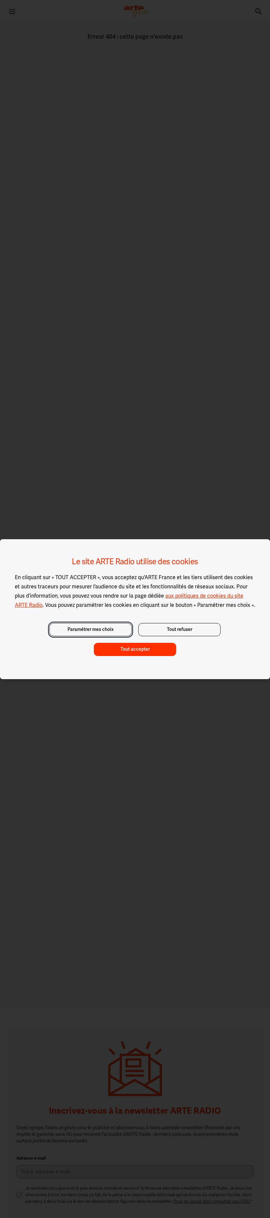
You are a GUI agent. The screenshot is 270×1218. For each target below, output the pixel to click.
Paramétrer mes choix (91, 629)
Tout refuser (179, 629)
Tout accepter (135, 649)
